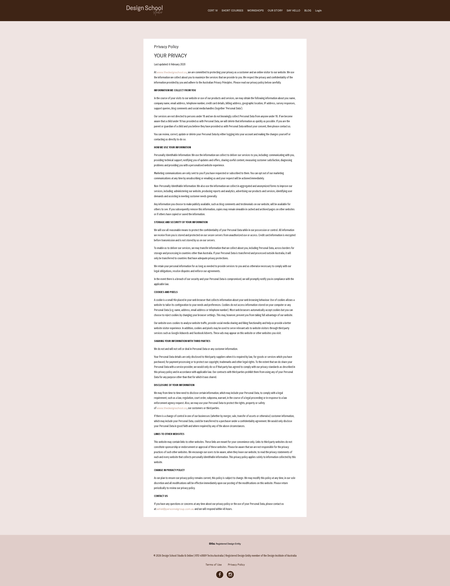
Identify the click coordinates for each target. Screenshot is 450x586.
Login (318, 10)
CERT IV (213, 10)
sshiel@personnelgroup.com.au (175, 509)
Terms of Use (213, 564)
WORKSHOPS (255, 10)
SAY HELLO (293, 10)
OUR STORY (275, 10)
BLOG (307, 10)
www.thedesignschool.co (172, 72)
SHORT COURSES (232, 10)
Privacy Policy (236, 564)
